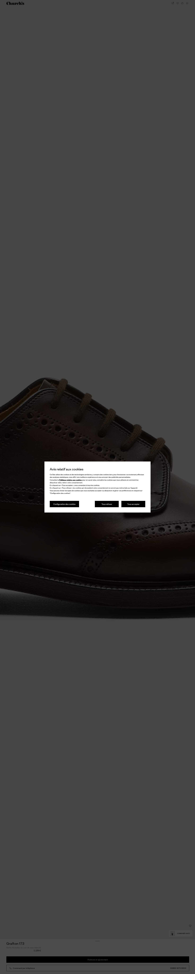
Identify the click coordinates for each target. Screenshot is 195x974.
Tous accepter (133, 504)
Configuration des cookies (64, 504)
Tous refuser (106, 504)
